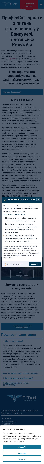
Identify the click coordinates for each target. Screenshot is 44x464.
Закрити (34, 264)
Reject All (22, 459)
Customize (22, 453)
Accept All (22, 447)
